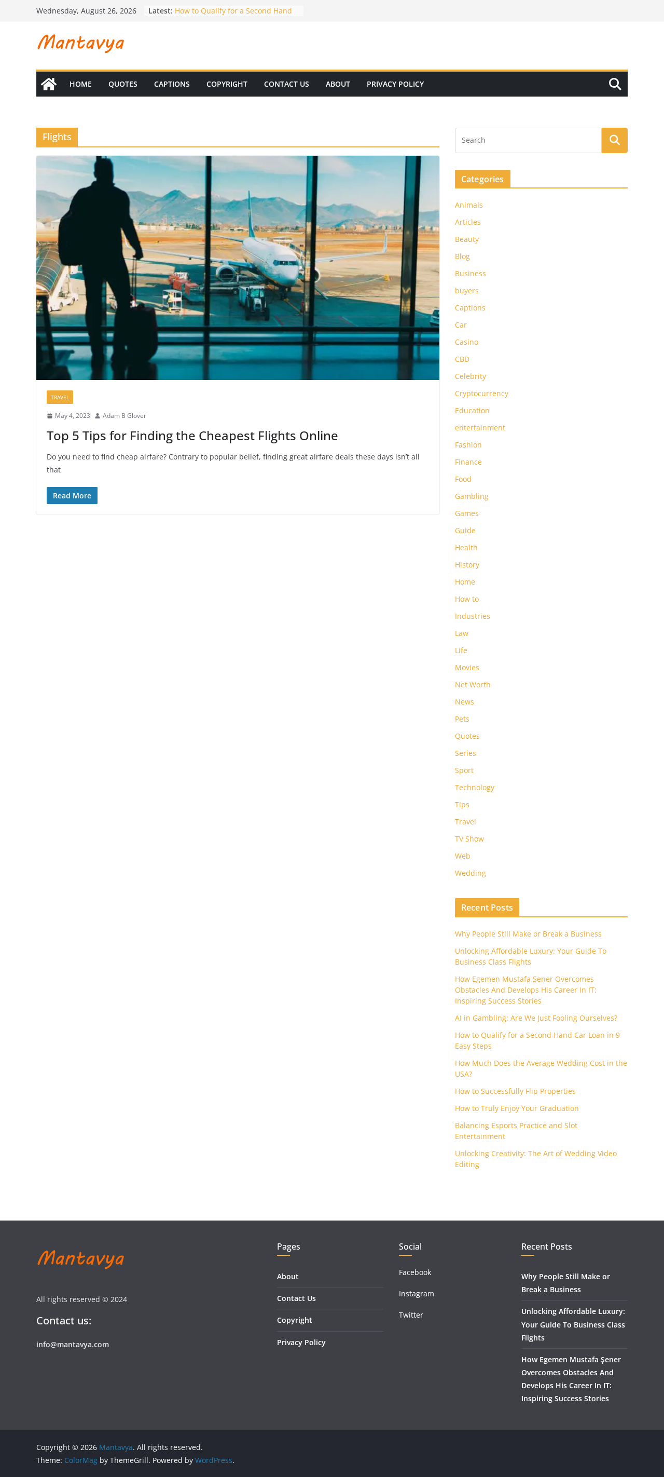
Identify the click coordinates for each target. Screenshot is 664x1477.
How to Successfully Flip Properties (515, 1091)
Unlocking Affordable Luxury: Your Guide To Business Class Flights (573, 1324)
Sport (464, 770)
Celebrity (470, 376)
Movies (467, 667)
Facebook (415, 1272)
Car (461, 325)
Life (461, 650)
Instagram (417, 1293)
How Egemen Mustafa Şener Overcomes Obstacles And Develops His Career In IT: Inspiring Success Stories (526, 990)
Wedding (470, 873)
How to (467, 599)
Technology (474, 787)
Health (466, 547)
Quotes (122, 84)
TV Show (469, 839)
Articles (468, 222)
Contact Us (286, 84)
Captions (172, 84)
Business (470, 273)
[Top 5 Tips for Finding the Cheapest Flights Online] (237, 268)
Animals (469, 205)
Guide (465, 530)
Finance (468, 462)
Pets (462, 719)
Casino (466, 342)
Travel (60, 397)
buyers (467, 290)
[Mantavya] (48, 84)
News (464, 702)
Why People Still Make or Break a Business (528, 934)
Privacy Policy (395, 84)
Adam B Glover (124, 415)
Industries (472, 616)
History (467, 565)
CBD (462, 359)
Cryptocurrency (481, 393)
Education (472, 410)
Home (81, 84)
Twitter (411, 1315)
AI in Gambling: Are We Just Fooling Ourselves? (536, 1018)
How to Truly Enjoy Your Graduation (517, 1108)
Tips (462, 804)
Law (461, 633)
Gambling (472, 496)
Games (467, 513)
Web (463, 856)
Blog (462, 256)
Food (463, 479)
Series (465, 753)
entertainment (480, 427)
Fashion (468, 445)
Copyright (226, 84)
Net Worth (473, 684)
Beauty (467, 239)
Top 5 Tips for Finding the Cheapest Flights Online (192, 435)
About (338, 84)
